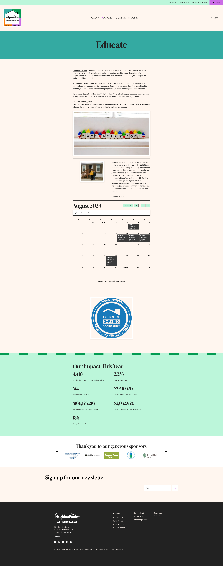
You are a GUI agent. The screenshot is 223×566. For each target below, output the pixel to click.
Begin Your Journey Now (200, 2)
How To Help (133, 18)
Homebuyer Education (82, 94)
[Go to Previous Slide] (57, 451)
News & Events (120, 18)
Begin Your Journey (158, 514)
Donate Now (138, 516)
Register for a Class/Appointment (111, 281)
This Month (128, 206)
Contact (57, 537)
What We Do (107, 18)
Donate (217, 2)
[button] (216, 18)
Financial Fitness (80, 70)
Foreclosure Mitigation (82, 102)
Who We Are (95, 18)
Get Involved (172, 2)
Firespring (120, 549)
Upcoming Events (184, 2)
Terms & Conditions (102, 549)
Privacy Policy (89, 549)
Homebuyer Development (83, 83)
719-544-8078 (65, 532)
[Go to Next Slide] (166, 451)
